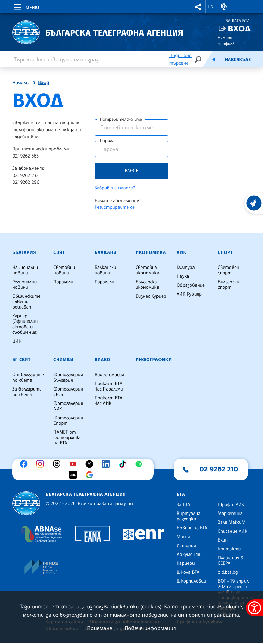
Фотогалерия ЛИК (68, 406)
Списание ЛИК (232, 531)
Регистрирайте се (115, 207)
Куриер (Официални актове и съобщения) (25, 324)
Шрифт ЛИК (231, 504)
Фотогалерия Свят (68, 391)
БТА (181, 494)
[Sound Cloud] (74, 474)
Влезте (131, 170)
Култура (186, 267)
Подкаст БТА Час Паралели (109, 386)
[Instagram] (42, 464)
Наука (183, 276)
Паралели (63, 282)
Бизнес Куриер (151, 296)
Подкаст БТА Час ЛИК (108, 400)
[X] (91, 464)
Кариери (186, 563)
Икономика (151, 252)
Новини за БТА (192, 528)
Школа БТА (188, 572)
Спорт (225, 252)
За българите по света (27, 391)
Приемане (99, 628)
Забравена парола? (115, 188)
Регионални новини (24, 284)
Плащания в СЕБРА (230, 560)
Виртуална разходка (188, 516)
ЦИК (16, 341)
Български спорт (228, 284)
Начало (20, 83)
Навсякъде (238, 60)
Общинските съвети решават (26, 301)
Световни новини (64, 270)
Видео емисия (109, 375)
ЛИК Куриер (189, 294)
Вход (239, 28)
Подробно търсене (180, 59)
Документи (189, 554)
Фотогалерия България (68, 377)
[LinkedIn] (107, 464)
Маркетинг (230, 513)
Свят (59, 252)
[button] (198, 6)
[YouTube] (74, 464)
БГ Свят (21, 359)
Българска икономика (147, 284)
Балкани (106, 252)
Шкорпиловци (191, 581)
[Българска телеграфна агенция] (26, 503)
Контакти (229, 549)
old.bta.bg (228, 572)
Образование (191, 285)
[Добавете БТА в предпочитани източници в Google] (91, 474)
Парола (107, 140)
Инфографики (154, 359)
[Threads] (58, 464)
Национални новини (25, 270)
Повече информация (150, 628)
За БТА (183, 504)
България (24, 252)
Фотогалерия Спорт (68, 420)
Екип (223, 540)
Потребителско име (121, 119)
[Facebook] (25, 464)
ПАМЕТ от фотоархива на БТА (66, 437)
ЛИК (181, 252)
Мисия (183, 536)
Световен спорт (228, 270)
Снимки (63, 359)
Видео (102, 359)
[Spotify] (140, 464)
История (186, 545)
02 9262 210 (218, 469)
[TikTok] (124, 464)
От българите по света (28, 377)
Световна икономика (147, 270)
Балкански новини (105, 270)
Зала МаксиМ (232, 522)
